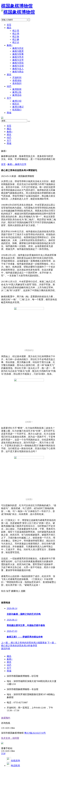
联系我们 (16, 110)
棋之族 (15, 36)
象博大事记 (18, 107)
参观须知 (16, 80)
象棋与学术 (18, 57)
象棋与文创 (18, 66)
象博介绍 (16, 101)
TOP (3, 753)
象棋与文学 (18, 60)
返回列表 (5, 648)
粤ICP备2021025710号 (35, 733)
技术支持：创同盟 (10, 738)
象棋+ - (11, 164)
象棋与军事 (18, 54)
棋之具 (15, 30)
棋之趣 (15, 39)
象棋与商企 (18, 71)
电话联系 (15, 765)
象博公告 (16, 92)
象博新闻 (16, 89)
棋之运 (15, 42)
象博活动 (16, 95)
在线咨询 (15, 760)
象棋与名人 (18, 69)
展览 (9, 74)
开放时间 (16, 77)
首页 (9, 25)
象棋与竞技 (18, 63)
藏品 (9, 28)
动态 (9, 86)
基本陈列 (16, 83)
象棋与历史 (18, 48)
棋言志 (15, 104)
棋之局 (15, 33)
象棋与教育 (18, 51)
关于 (9, 98)
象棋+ (10, 45)
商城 (9, 112)
